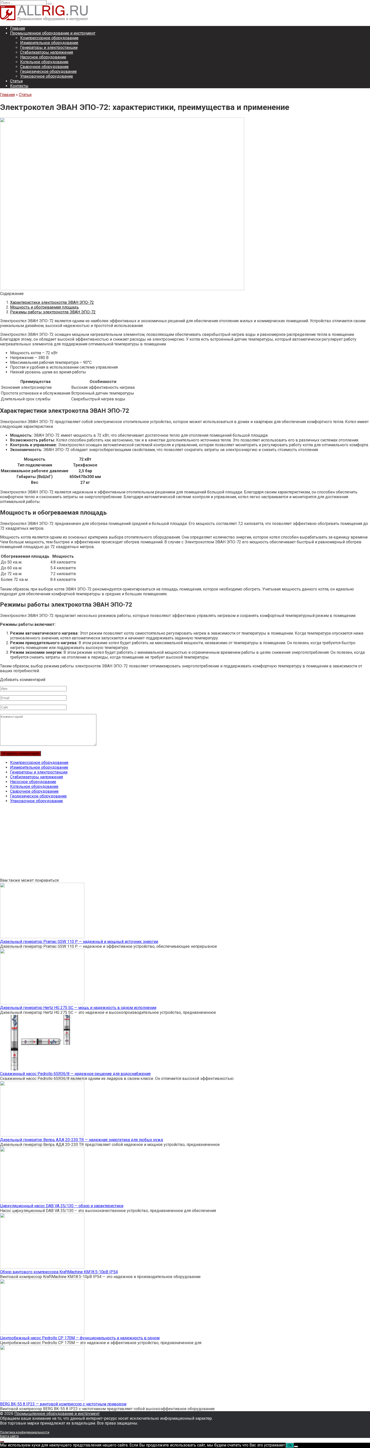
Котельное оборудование (44, 62)
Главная (17, 28)
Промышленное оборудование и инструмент (52, 33)
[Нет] (296, 1446)
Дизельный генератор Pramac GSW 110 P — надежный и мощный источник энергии (79, 941)
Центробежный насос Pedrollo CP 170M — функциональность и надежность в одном (80, 1338)
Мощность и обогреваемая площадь (44, 307)
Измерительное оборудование (49, 42)
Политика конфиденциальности (24, 1432)
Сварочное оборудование (44, 66)
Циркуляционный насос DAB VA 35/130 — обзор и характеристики (61, 1205)
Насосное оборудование (43, 57)
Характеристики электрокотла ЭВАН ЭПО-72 (52, 302)
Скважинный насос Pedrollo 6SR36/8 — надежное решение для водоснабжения (75, 1073)
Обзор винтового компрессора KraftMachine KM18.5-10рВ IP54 (59, 1271)
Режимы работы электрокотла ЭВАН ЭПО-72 (53, 312)
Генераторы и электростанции (49, 47)
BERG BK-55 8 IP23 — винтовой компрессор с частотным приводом (63, 1404)
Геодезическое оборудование (48, 71)
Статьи (16, 81)
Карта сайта (9, 1436)
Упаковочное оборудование (46, 76)
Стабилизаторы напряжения (46, 52)
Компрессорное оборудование (49, 38)
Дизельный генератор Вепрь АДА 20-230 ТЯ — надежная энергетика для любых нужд (81, 1139)
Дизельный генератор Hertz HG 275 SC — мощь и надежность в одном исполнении (78, 1007)
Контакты (19, 85)
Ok (290, 1445)
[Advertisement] (151, 842)
